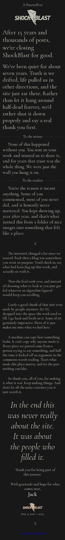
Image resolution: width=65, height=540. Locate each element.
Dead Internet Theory (32, 533)
